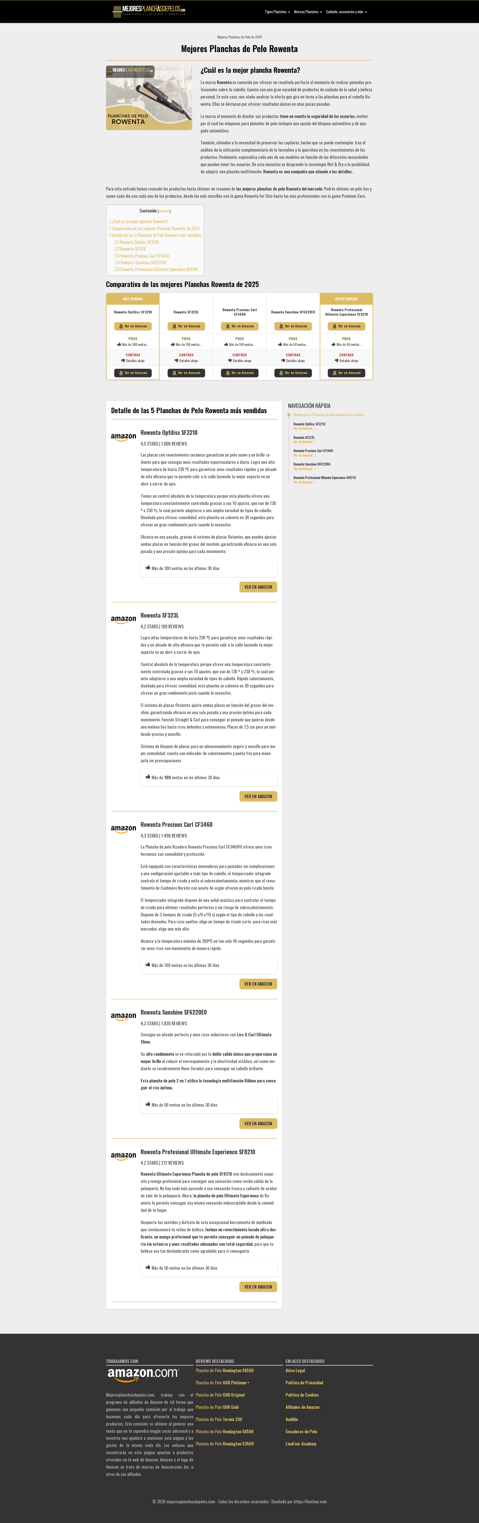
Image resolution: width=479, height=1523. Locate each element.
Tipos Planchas (275, 11)
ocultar (164, 210)
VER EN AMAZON (258, 587)
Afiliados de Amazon (302, 1407)
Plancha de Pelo (225, 1370)
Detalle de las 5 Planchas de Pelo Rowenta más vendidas (155, 235)
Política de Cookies (302, 1395)
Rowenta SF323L (130, 249)
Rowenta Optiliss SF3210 (137, 242)
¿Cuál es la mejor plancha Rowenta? (139, 221)
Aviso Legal (295, 1370)
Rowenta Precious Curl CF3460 (142, 256)
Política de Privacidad (304, 1382)
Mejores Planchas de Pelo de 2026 (239, 36)
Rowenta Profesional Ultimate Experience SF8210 (156, 269)
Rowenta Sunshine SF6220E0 (140, 263)
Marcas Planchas (306, 11)
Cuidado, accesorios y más (344, 11)
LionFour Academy (301, 1443)
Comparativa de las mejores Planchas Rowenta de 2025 (154, 228)
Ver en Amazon (136, 325)
